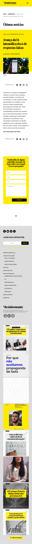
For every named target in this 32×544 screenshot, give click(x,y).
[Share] (27, 85)
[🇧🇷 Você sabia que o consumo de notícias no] (16, 443)
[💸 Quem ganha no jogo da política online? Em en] (16, 390)
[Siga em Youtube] (7, 231)
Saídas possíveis (9, 261)
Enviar (19, 200)
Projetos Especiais (8, 273)
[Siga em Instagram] (11, 231)
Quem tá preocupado (10, 264)
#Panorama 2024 (9, 282)
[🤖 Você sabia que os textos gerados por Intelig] (16, 522)
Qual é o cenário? (9, 258)
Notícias (21, 34)
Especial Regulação (10, 285)
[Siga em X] (14, 231)
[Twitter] (20, 85)
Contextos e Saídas (9, 255)
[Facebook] (17, 85)
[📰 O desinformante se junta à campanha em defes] (16, 364)
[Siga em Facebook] (4, 231)
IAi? (5, 279)
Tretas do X (7, 291)
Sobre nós (6, 297)
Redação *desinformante (12, 54)
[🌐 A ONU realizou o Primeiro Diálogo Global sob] (16, 496)
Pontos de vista (8, 270)
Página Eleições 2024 (9, 252)
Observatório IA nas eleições (13, 276)
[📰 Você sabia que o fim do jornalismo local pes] (16, 469)
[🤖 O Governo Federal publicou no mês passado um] (16, 417)
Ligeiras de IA (14, 34)
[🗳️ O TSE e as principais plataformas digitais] (16, 338)
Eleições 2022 (8, 288)
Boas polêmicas (8, 294)
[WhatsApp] (23, 85)
